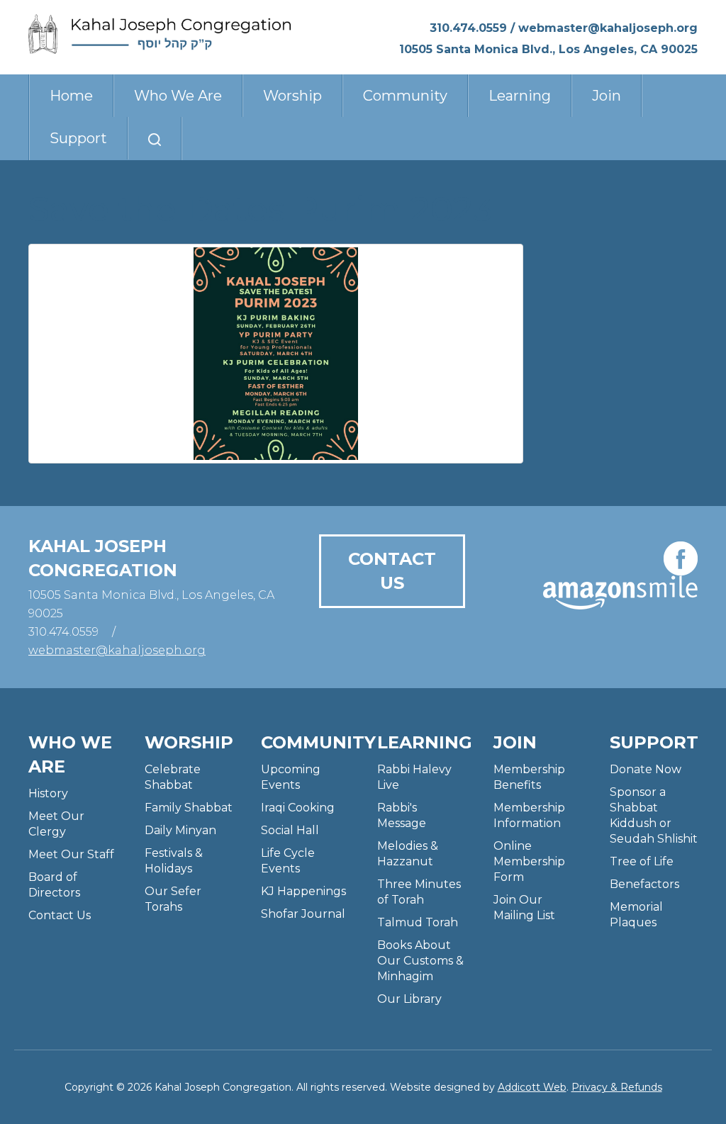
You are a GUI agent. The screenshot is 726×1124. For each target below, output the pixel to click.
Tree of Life (642, 861)
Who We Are (178, 95)
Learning (519, 95)
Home (71, 95)
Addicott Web (532, 1087)
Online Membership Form (529, 861)
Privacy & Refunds (616, 1087)
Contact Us (392, 571)
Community (405, 95)
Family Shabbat (189, 807)
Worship (292, 95)
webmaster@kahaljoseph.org (608, 28)
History (48, 793)
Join (606, 95)
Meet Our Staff (71, 854)
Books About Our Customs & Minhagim (420, 960)
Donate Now (645, 769)
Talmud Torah (417, 922)
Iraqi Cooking (298, 807)
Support (78, 138)
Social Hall (290, 830)
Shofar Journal (303, 914)
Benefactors (644, 884)
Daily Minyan (180, 830)
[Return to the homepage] (159, 34)
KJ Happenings (303, 891)
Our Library (409, 999)
